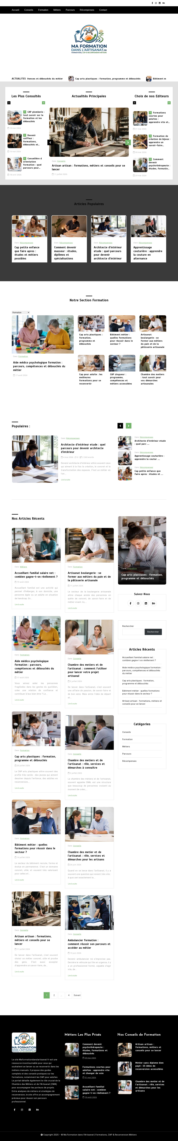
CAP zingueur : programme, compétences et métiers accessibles (121, 379)
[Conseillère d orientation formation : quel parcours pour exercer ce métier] (15, 148)
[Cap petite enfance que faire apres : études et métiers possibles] (29, 226)
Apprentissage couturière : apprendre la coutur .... (149, 442)
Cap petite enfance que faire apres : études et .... (149, 457)
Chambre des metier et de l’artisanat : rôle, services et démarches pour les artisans (86, 855)
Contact (103, 10)
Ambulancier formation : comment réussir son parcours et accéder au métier (89, 944)
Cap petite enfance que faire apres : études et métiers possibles (27, 253)
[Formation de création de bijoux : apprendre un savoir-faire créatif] (141, 128)
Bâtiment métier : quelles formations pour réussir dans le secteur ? (121, 339)
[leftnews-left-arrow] (43, 102)
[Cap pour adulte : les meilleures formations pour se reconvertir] (91, 363)
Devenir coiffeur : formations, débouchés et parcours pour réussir (31, 124)
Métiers (57, 10)
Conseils (28, 10)
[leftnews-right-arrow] (8, 102)
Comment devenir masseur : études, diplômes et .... (150, 472)
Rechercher (128, 626)
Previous (50, 142)
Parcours (70, 10)
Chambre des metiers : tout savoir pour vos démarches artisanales (152, 379)
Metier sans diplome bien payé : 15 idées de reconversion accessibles (149, 1065)
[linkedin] (159, 3)
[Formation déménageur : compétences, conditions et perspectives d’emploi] (15, 171)
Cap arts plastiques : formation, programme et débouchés (71, 78)
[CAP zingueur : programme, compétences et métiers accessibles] (122, 363)
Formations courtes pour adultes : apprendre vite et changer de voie (97, 1070)
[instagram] (156, 3)
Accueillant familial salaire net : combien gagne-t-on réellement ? (159, 174)
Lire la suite (65, 476)
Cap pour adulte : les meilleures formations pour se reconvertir (90, 379)
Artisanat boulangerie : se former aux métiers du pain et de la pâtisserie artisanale (152, 341)
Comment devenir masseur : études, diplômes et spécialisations (65, 253)
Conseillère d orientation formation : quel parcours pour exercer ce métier (32, 147)
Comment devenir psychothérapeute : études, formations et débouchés (159, 150)
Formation (43, 10)
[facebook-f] (152, 3)
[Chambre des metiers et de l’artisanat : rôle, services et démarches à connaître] (89, 732)
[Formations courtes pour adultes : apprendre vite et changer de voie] (72, 1073)
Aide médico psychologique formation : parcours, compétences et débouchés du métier (39, 366)
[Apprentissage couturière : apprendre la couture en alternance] (148, 226)
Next (128, 142)
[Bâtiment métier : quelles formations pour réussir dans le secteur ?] (112, 78)
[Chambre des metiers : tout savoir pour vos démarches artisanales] (152, 363)
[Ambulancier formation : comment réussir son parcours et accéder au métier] (89, 912)
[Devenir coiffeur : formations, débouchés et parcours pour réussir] (15, 125)
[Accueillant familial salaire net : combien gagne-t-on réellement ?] (141, 174)
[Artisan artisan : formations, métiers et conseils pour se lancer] (89, 132)
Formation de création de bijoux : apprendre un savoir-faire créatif (159, 127)
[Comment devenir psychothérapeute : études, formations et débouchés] (141, 151)
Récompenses (87, 10)
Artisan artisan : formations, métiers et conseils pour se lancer (88, 167)
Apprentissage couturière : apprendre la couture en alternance (148, 253)
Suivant (77, 995)
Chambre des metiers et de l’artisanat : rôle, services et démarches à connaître (86, 764)
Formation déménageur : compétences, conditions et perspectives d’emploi (31, 171)
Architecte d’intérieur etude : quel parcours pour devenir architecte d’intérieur (108, 253)
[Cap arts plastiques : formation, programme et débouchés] (35, 78)
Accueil (15, 10)
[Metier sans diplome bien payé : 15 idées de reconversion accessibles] (125, 1068)
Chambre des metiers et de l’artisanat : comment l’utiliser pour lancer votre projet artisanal (87, 670)
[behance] (164, 3)
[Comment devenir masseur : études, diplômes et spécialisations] (69, 226)
